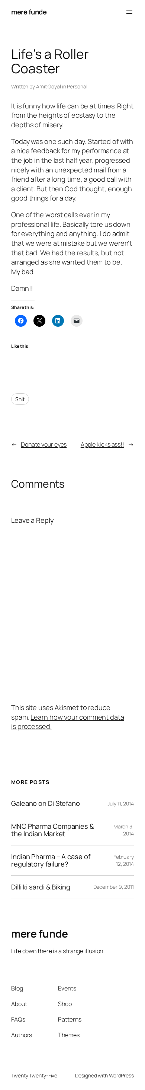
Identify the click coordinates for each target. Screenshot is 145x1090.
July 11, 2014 (120, 803)
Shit (20, 399)
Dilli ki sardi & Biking (40, 887)
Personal (77, 86)
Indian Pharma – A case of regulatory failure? (50, 860)
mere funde (28, 11)
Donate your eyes (44, 444)
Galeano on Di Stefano (45, 803)
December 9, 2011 (113, 886)
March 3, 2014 (123, 830)
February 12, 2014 (123, 860)
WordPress (121, 1075)
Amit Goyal (48, 86)
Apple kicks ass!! (102, 444)
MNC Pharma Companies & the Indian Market (52, 830)
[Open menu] (129, 12)
